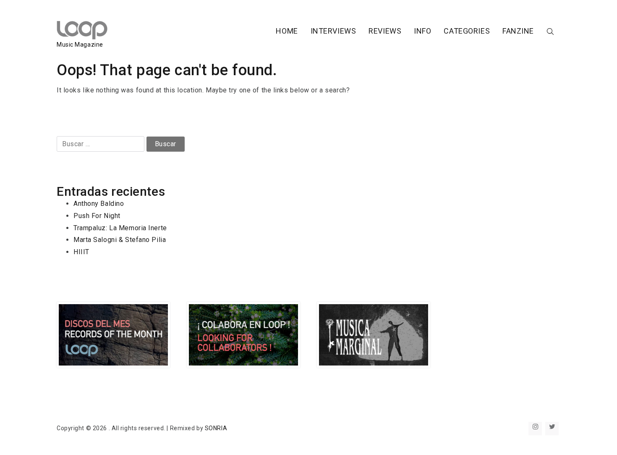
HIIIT (81, 252)
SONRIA (216, 428)
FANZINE (518, 30)
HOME (287, 30)
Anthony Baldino (98, 204)
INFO (422, 30)
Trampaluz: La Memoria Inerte (120, 228)
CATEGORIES (467, 30)
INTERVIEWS (333, 30)
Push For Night (96, 216)
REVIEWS (385, 30)
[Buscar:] (101, 144)
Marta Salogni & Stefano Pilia (119, 240)
